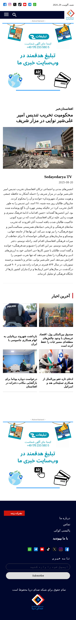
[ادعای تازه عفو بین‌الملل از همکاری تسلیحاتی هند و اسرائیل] (56, 361)
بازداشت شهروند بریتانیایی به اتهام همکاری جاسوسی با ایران (20, 340)
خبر (58, 108)
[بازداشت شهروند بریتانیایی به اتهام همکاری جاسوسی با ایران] (20, 315)
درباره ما (64, 518)
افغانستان (66, 108)
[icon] (34, 4)
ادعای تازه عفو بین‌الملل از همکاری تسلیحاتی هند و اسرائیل (58, 383)
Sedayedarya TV (58, 177)
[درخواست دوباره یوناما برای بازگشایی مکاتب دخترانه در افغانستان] (20, 361)
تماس (66, 524)
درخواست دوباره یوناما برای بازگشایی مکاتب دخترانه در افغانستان (21, 383)
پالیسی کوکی (62, 530)
